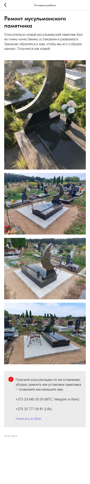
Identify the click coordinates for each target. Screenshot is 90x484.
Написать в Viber (28, 419)
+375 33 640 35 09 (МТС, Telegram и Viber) (47, 399)
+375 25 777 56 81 (30, 409)
